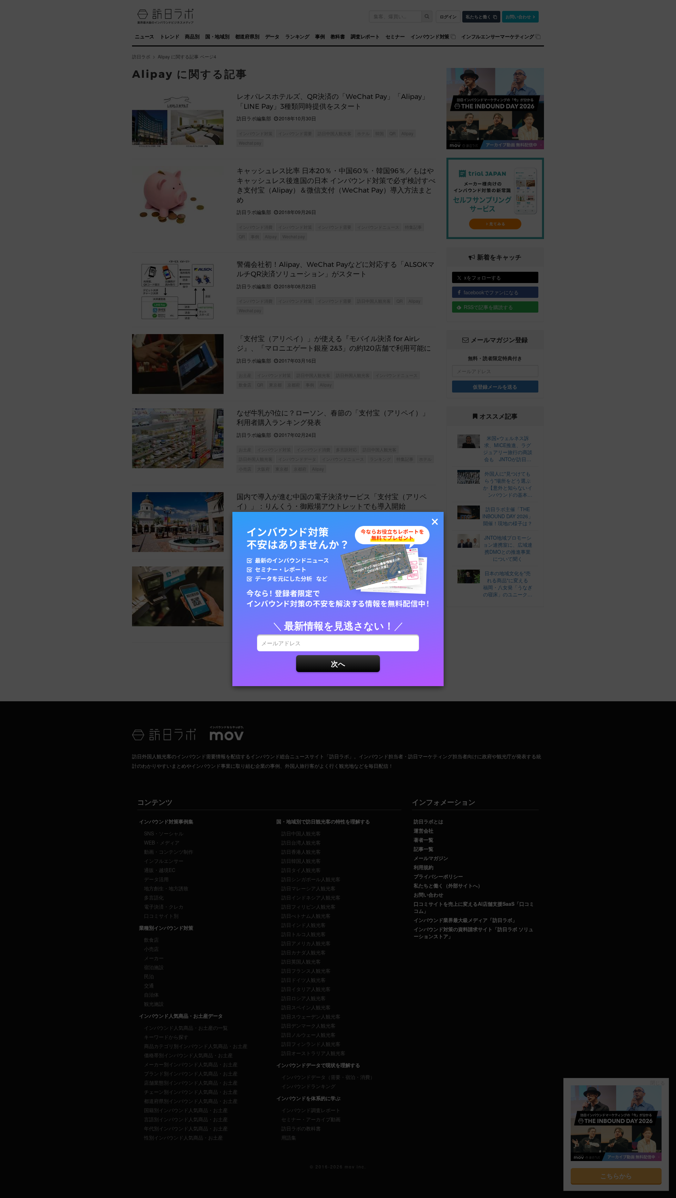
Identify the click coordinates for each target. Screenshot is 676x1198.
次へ (338, 663)
